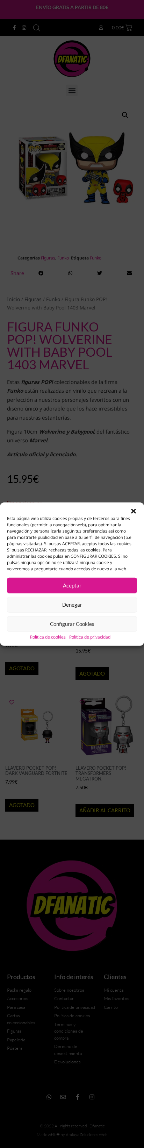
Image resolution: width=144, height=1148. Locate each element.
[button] (133, 510)
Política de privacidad (89, 637)
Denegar (72, 604)
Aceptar (72, 585)
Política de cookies (48, 637)
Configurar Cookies (72, 624)
